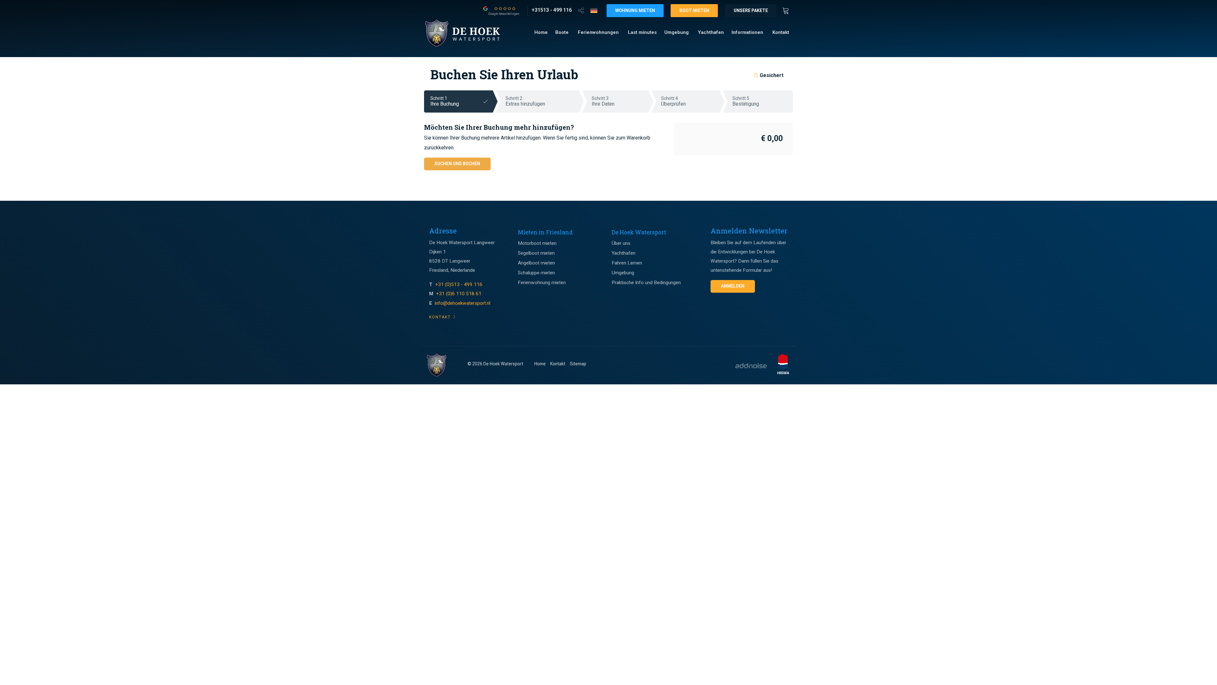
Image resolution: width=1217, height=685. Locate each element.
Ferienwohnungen (598, 32)
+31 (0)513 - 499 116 (459, 284)
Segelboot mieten (536, 253)
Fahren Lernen (627, 263)
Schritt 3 (603, 101)
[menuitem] (541, 32)
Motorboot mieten (537, 243)
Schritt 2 (525, 101)
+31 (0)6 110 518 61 (458, 294)
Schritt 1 (444, 101)
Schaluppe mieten (536, 273)
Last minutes (642, 32)
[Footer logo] (436, 365)
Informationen (747, 32)
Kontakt (780, 32)
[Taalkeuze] (594, 10)
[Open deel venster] (581, 10)
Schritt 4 (673, 101)
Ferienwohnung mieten (542, 282)
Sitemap (578, 363)
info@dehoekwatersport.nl (462, 303)
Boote (562, 32)
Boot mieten (694, 10)
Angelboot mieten (536, 263)
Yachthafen (711, 32)
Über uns (621, 243)
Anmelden (732, 286)
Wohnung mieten (635, 10)
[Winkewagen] (787, 10)
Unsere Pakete (751, 10)
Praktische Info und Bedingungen (646, 282)
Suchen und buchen (457, 163)
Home (541, 32)
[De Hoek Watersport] (468, 33)
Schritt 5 (745, 101)
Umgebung (676, 32)
